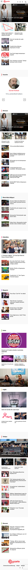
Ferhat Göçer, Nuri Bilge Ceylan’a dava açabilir (16, 308)
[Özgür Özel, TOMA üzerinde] (21, 461)
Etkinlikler (6, 237)
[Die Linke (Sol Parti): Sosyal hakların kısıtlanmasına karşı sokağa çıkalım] (5, 263)
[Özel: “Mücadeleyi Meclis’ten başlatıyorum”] (5, 474)
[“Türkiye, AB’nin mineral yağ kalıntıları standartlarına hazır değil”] (5, 543)
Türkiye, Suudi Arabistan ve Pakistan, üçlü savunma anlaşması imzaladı (7, 34)
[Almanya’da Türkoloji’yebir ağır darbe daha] (5, 217)
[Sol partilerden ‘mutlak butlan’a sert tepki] (5, 488)
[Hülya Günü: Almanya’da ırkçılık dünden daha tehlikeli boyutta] (5, 224)
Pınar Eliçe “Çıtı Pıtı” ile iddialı (18, 293)
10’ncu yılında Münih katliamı (14, 94)
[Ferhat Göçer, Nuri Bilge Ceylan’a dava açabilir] (5, 309)
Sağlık (4, 389)
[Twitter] (22, 2)
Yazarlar (5, 74)
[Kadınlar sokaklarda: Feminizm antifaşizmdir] (21, 358)
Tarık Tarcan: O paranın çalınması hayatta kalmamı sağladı (17, 302)
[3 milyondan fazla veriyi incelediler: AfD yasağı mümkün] (5, 169)
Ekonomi (5, 523)
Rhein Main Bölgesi (8, 197)
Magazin (5, 290)
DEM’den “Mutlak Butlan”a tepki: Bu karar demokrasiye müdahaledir (18, 494)
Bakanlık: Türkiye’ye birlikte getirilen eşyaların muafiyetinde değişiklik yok (17, 528)
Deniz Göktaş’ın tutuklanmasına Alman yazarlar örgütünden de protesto (17, 155)
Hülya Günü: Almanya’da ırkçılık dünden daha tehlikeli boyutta (18, 223)
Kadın (4, 330)
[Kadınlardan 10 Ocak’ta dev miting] (7, 358)
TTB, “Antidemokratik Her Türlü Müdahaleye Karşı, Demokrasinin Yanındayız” (18, 481)
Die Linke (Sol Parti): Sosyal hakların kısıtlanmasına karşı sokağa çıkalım (17, 262)
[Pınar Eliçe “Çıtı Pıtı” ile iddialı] (5, 295)
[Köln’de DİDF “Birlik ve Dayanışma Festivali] (5, 184)
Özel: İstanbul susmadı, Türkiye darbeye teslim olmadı (18, 61)
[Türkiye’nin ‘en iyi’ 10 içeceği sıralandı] (5, 510)
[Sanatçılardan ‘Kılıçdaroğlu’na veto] (7, 461)
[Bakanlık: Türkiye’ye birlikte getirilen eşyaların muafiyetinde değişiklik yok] (5, 528)
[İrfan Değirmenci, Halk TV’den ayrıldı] (5, 317)
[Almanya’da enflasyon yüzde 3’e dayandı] (5, 550)
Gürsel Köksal (14, 90)
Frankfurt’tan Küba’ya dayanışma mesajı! (15, 47)
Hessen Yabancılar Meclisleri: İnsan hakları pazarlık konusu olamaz (18, 202)
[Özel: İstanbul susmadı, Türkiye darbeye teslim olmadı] (5, 62)
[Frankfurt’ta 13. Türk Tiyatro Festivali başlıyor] (5, 277)
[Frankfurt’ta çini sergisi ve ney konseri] (5, 210)
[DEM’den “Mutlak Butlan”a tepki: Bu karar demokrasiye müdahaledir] (5, 495)
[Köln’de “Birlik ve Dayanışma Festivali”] (5, 270)
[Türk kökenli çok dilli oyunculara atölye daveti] (14, 13)
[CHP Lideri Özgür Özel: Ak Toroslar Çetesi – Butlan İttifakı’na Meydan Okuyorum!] (5, 502)
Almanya (5, 110)
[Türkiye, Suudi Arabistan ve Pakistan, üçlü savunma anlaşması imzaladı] (7, 27)
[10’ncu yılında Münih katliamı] (5, 148)
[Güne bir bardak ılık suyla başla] (5, 41)
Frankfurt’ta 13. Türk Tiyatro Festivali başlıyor (17, 276)
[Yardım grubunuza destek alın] (21, 416)
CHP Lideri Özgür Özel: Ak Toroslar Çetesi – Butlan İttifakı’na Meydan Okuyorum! (18, 502)
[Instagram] (20, 2)
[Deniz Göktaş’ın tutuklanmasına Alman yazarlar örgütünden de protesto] (5, 155)
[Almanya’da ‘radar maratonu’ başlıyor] (21, 27)
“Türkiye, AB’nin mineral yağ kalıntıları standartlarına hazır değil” (18, 542)
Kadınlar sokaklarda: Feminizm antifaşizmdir (20, 365)
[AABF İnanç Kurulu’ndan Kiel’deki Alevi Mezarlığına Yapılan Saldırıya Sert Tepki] (5, 176)
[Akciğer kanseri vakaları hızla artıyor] (7, 416)
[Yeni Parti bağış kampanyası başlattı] (5, 55)
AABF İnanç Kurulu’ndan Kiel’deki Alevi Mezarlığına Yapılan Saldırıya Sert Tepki (18, 176)
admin (2, 353)
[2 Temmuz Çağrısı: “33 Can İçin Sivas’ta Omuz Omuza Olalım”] (14, 246)
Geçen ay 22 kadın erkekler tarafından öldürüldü (12, 350)
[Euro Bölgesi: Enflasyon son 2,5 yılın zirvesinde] (5, 536)
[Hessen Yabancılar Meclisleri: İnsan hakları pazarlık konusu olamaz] (5, 202)
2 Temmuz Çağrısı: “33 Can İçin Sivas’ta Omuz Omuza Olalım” (12, 256)
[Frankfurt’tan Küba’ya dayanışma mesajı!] (5, 48)
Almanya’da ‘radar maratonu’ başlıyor (19, 33)
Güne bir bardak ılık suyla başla (10, 409)
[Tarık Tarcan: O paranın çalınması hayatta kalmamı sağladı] (5, 302)
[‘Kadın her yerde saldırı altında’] (14, 378)
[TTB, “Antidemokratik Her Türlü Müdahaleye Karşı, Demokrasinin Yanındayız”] (5, 481)
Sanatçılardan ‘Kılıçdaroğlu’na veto (5, 468)
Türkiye (5, 436)
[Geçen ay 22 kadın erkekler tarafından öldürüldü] (14, 340)
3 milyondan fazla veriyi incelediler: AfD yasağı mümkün (17, 168)
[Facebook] (18, 2)
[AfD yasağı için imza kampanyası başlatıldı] (5, 162)
